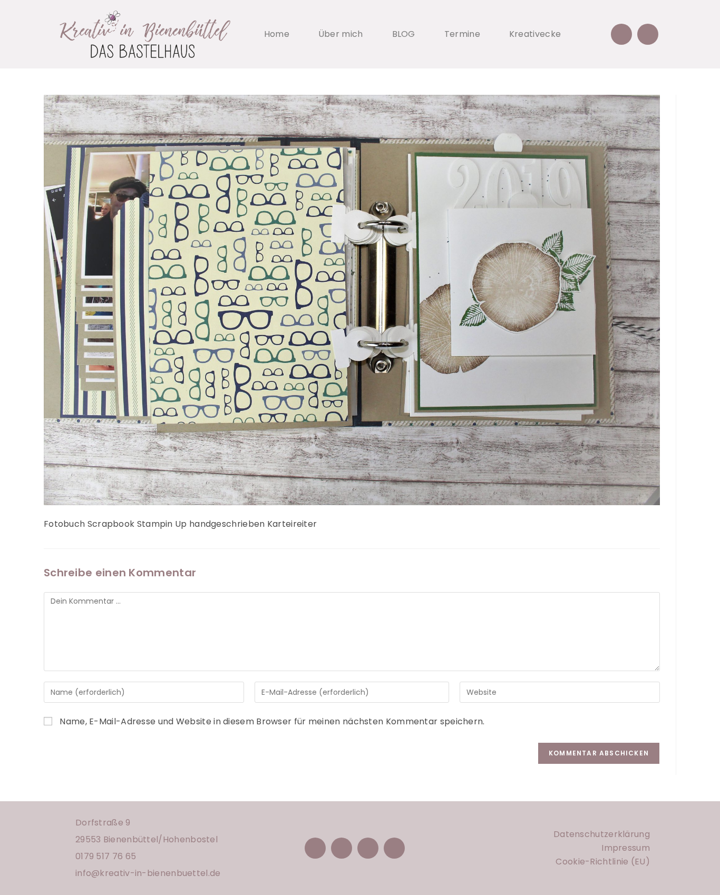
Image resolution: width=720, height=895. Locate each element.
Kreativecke (535, 34)
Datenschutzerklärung (601, 834)
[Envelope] (621, 34)
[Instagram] (341, 848)
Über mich (340, 34)
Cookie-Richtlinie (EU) (603, 861)
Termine (462, 34)
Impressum (625, 848)
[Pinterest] (367, 848)
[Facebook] (315, 848)
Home (276, 34)
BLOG (403, 34)
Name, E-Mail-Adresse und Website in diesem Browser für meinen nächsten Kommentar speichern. (272, 721)
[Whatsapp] (647, 34)
